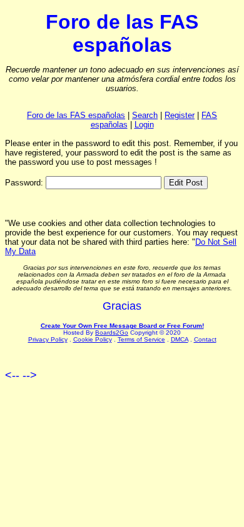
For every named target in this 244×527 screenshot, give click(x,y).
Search (145, 115)
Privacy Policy (48, 339)
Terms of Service (141, 339)
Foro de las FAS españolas (76, 115)
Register (180, 115)
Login (144, 124)
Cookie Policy (92, 339)
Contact (205, 339)
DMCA (179, 339)
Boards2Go (111, 332)
